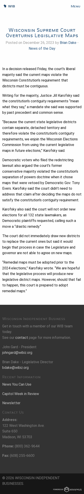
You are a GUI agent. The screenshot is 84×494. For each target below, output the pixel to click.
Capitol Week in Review (20, 394)
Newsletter (11, 403)
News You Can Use (16, 384)
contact (21, 337)
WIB (7, 6)
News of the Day (42, 48)
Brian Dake (68, 43)
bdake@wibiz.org (15, 367)
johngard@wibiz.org (17, 352)
